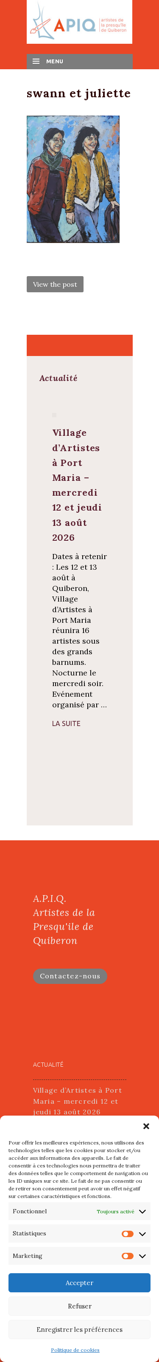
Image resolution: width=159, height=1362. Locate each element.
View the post (55, 284)
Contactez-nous (70, 976)
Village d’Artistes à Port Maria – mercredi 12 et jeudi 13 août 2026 (78, 1101)
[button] (146, 1126)
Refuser (80, 1306)
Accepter (79, 1283)
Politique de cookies (75, 1350)
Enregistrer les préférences (79, 1329)
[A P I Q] (80, 21)
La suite (66, 723)
